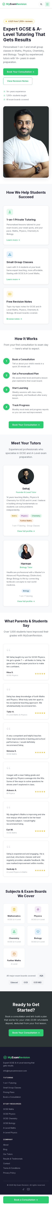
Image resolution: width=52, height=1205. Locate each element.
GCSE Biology (9, 1123)
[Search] (41, 4)
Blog (5, 1149)
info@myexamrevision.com (15, 1071)
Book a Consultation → (26, 1199)
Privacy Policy (9, 1173)
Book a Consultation (12, 1097)
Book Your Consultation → (20, 71)
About (5, 1145)
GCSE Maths (8, 1109)
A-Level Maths (9, 1128)
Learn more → (13, 240)
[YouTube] (28, 1189)
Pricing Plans (8, 1092)
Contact (6, 1163)
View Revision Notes (17, 81)
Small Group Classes (12, 1088)
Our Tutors (8, 1154)
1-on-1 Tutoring (9, 1083)
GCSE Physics (9, 1114)
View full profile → (26, 531)
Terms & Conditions (11, 1168)
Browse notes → (14, 319)
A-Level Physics (10, 1132)
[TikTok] (23, 1189)
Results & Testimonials (13, 1159)
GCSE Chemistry (10, 1118)
